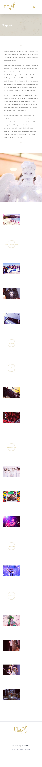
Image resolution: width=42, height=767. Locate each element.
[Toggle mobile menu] (38, 7)
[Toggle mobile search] (34, 7)
